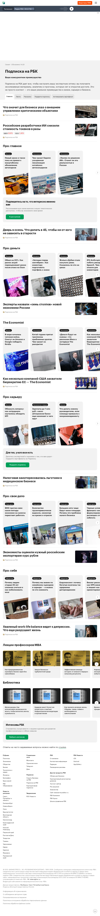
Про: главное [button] (12, 146)
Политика (6, 758)
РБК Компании (55, 795)
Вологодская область (7, 816)
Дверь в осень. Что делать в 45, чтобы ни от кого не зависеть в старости (37, 231)
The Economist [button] (13, 322)
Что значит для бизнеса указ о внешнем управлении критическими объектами (31, 109)
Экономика (37, 154)
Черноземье (7, 844)
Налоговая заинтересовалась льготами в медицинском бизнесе (32, 479)
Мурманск (6, 853)
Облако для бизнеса (57, 776)
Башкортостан (8, 812)
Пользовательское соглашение (14, 897)
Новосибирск (7, 806)
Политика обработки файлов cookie (16, 903)
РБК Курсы (53, 798)
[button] (43, 172)
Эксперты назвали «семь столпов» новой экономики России (32, 306)
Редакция (53, 764)
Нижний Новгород (6, 828)
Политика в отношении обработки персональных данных (25, 900)
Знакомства (54, 789)
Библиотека (11, 682)
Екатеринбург (8, 803)
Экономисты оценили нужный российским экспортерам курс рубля (34, 554)
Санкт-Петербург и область (7, 798)
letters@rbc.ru (35, 879)
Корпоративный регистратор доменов (60, 780)
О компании (54, 758)
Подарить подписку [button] (42, 96)
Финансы (9, 256)
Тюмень (5, 841)
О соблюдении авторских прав (15, 894)
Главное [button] (9, 96)
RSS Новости (31, 796)
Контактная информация (58, 761)
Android (76, 761)
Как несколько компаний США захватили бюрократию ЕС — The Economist (32, 380)
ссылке (62, 746)
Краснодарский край (8, 824)
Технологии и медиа (40, 405)
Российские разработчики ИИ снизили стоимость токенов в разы (31, 127)
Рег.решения (54, 787)
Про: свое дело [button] (13, 496)
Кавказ (5, 847)
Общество (9, 578)
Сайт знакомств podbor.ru (59, 792)
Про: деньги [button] (11, 248)
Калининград (7, 820)
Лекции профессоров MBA (22, 645)
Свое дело (9, 504)
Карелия (6, 850)
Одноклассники (32, 763)
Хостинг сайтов (55, 784)
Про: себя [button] (10, 570)
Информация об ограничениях (14, 891)
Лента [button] (18, 96)
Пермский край (8, 832)
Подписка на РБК (32, 783)
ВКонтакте (30, 760)
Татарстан (6, 838)
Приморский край (7, 857)
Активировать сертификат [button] (63, 96)
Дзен (28, 769)
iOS (75, 758)
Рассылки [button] (27, 96)
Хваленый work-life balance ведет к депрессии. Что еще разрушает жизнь (36, 628)
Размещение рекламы (57, 767)
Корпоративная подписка (31, 787)
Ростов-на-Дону (8, 835)
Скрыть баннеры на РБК (32, 779)
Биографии (7, 778)
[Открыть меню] (96, 3)
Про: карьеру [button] (12, 397)
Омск (5, 809)
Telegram (29, 766)
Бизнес (8, 154)
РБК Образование (7, 785)
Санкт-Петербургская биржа (39, 885)
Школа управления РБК (58, 801)
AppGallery (77, 764)
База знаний (7, 781)
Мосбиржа (24, 885)
